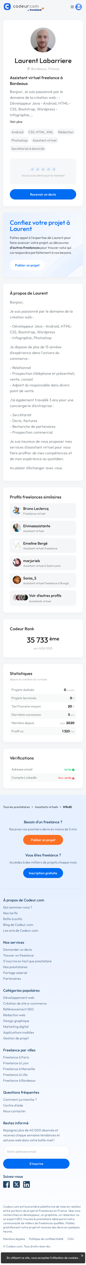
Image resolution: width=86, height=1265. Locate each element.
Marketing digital (16, 1026)
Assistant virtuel (45, 140)
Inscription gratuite (43, 873)
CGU (70, 1239)
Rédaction (65, 132)
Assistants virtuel (40, 601)
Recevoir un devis (43, 194)
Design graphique (16, 1021)
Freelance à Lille (15, 1075)
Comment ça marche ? (20, 1099)
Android (17, 132)
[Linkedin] (26, 1184)
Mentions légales (14, 1239)
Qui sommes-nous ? (17, 907)
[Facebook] (6, 1184)
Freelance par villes (19, 1050)
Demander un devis (17, 949)
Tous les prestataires (16, 807)
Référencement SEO (18, 1009)
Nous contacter (14, 1111)
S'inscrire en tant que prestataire (27, 961)
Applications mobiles (18, 1032)
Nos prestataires (15, 967)
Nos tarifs (10, 913)
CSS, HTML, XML (40, 132)
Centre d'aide (13, 1105)
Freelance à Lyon (16, 1063)
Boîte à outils (12, 919)
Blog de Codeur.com (18, 925)
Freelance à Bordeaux (19, 1080)
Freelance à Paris (16, 1057)
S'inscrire (36, 1164)
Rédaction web (14, 1015)
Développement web (18, 997)
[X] (16, 1184)
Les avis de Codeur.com (20, 930)
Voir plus (16, 122)
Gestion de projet (16, 1038)
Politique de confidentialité (46, 1239)
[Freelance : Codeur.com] (24, 6)
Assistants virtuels (46, 807)
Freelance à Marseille (19, 1069)
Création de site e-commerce (25, 1003)
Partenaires (12, 978)
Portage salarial (15, 973)
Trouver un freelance (18, 955)
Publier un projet (27, 265)
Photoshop (19, 140)
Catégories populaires (21, 990)
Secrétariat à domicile (27, 148)
